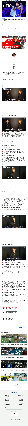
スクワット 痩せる (7, 400)
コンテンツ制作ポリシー (18, 419)
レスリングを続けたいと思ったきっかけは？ (8, 80)
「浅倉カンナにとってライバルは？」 (10, 318)
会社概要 (10, 420)
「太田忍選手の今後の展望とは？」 (10, 312)
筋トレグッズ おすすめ (7, 404)
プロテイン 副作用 (21, 399)
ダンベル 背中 (7, 396)
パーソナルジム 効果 (20, 400)
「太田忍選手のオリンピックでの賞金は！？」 (11, 311)
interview (3, 18)
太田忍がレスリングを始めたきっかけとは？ (8, 79)
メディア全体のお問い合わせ (18, 420)
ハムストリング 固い (7, 403)
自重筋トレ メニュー (7, 395)
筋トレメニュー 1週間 (20, 395)
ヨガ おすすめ (20, 404)
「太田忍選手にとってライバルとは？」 (10, 308)
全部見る (14, 82)
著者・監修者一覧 (10, 419)
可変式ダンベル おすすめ (7, 407)
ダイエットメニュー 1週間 (20, 396)
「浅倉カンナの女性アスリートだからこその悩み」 (12, 320)
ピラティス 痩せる (21, 403)
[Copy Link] (25, 327)
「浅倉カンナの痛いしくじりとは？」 (10, 319)
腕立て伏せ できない (7, 399)
